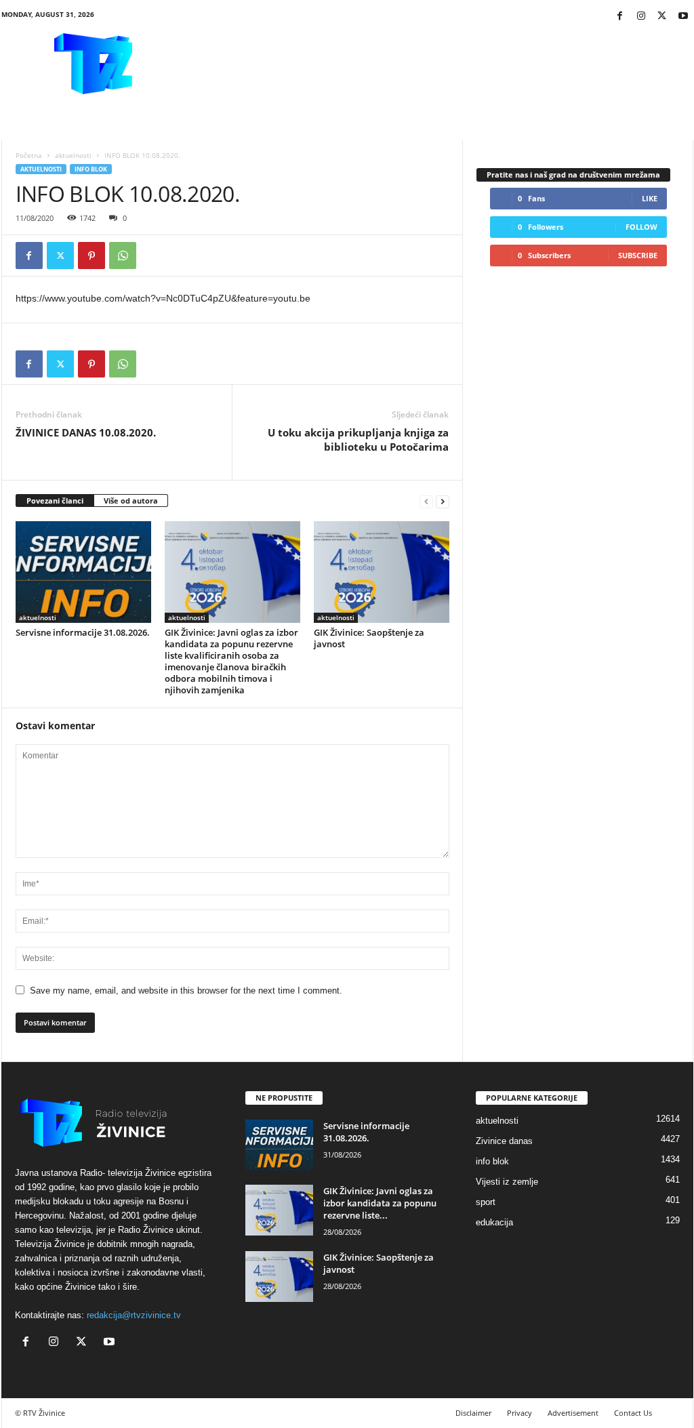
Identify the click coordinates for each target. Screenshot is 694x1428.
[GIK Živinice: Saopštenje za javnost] (381, 572)
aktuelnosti (73, 155)
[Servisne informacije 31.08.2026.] (83, 572)
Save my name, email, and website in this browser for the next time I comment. (186, 990)
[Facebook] (620, 16)
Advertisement (573, 1413)
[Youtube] (683, 16)
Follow (641, 227)
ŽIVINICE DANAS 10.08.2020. (86, 432)
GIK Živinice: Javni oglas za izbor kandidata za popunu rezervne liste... (379, 1203)
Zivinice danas (504, 1141)
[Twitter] (662, 16)
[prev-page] (426, 501)
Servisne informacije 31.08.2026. (83, 632)
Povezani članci (54, 500)
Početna (29, 155)
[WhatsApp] (122, 255)
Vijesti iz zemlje (507, 1182)
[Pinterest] (91, 255)
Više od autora (131, 500)
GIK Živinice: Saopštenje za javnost (369, 638)
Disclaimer (473, 1413)
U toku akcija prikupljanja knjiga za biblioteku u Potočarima (358, 439)
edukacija (494, 1222)
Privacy (519, 1413)
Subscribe (637, 255)
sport (485, 1202)
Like (649, 198)
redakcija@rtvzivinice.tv (134, 1315)
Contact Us (633, 1413)
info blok (91, 169)
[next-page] (442, 501)
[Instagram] (641, 16)
